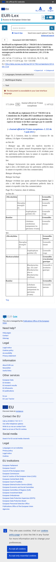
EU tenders (7, 383)
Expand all (39, 70)
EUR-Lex (10, 15)
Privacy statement (9, 356)
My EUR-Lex (40, 11)
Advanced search (47, 35)
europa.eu (19, 411)
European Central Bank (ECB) (13, 479)
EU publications (8, 391)
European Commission (11, 474)
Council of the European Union (14, 471)
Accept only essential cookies (22, 556)
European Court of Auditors (12, 482)
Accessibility (7, 353)
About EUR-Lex (8, 365)
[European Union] (8, 407)
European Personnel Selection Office (16, 504)
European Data (8, 380)
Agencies (6, 509)
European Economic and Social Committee (18, 487)
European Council (9, 468)
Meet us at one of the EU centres (15, 429)
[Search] (51, 28)
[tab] (28, 75)
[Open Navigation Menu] (4, 27)
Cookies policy (8, 350)
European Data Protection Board (14, 501)
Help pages (7, 333)
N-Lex (5, 396)
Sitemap (6, 338)
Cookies (6, 456)
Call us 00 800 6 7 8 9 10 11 (13, 421)
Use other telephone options (13, 424)
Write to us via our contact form (14, 426)
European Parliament (10, 465)
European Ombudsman (11, 495)
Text (7, 85)
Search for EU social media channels (16, 439)
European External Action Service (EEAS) (17, 484)
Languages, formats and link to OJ (19, 75)
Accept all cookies (17, 549)
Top (7, 300)
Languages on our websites (13, 448)
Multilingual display (13, 80)
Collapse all (50, 70)
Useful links (7, 371)
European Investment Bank (12, 493)
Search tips (18, 33)
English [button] (50, 11)
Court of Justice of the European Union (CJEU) (19, 476)
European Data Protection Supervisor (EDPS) (19, 498)
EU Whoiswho (8, 388)
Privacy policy (8, 451)
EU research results (10, 385)
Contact (5, 336)
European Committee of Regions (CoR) (17, 490)
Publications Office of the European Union (18, 506)
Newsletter (7, 368)
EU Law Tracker (8, 399)
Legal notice (7, 348)
